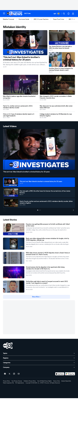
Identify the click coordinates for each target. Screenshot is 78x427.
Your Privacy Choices (17, 381)
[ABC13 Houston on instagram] (14, 374)
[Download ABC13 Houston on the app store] (59, 373)
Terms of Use (56, 381)
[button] (4, 13)
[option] (11, 19)
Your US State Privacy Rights (44, 381)
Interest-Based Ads (66, 381)
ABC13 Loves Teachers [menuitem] (41, 19)
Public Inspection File (8, 382)
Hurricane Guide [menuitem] (24, 19)
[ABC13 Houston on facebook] (5, 374)
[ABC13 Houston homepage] (14, 13)
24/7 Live (27, 13)
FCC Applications (19, 382)
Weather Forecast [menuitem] (8, 19)
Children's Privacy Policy (30, 381)
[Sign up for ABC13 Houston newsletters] (19, 374)
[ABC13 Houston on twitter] (9, 374)
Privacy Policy (6, 381)
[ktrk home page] (7, 346)
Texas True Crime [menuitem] (58, 19)
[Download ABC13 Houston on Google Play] (70, 373)
